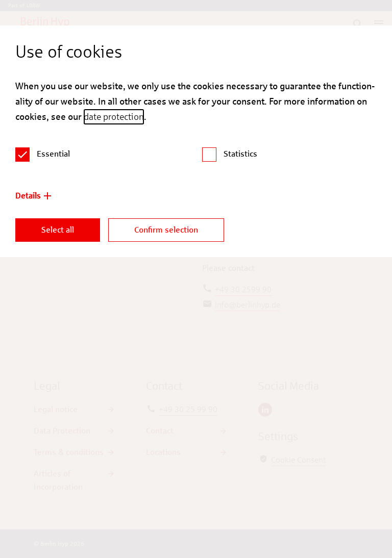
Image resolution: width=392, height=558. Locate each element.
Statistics (240, 153)
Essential (53, 153)
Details (28, 195)
